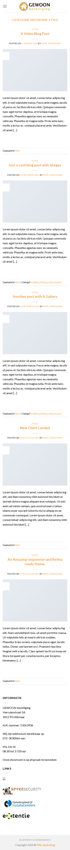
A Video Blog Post (35, 34)
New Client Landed (35, 428)
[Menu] (5, 6)
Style (35, 29)
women (58, 282)
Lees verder (35, 138)
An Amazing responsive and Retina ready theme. (35, 561)
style (50, 282)
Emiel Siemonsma (51, 43)
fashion (43, 282)
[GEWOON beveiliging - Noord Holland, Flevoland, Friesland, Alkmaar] (35, 6)
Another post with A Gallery (35, 296)
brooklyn (34, 282)
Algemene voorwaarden (35, 839)
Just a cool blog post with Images (35, 165)
